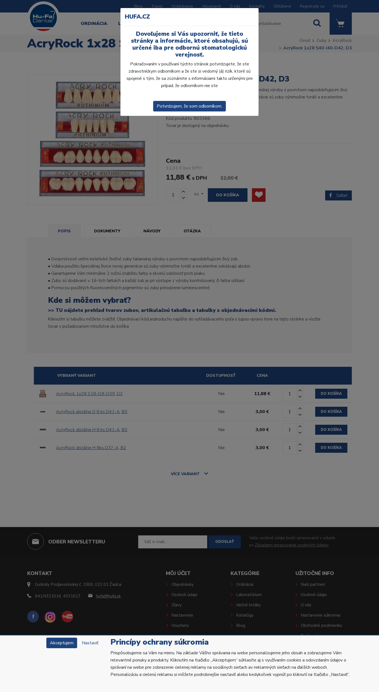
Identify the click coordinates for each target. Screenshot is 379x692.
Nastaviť (90, 643)
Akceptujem (62, 643)
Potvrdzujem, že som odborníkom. (189, 106)
